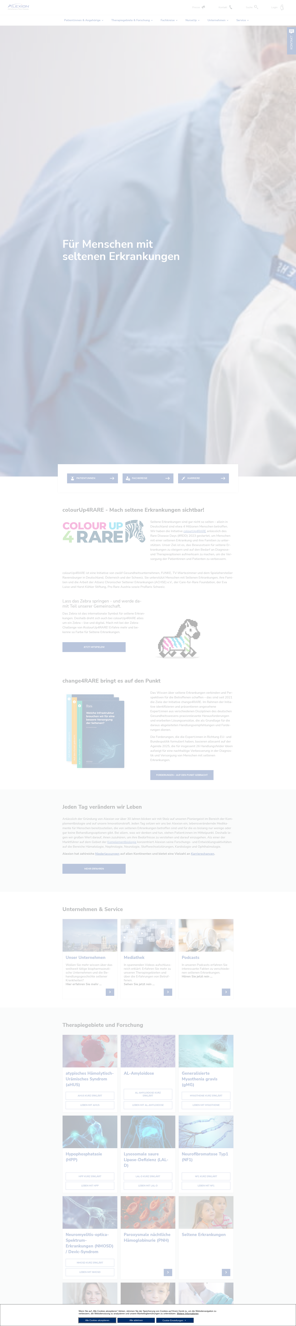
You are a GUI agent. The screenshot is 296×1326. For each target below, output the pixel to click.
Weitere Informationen (188, 1313)
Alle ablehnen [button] (136, 1320)
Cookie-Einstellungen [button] (172, 1320)
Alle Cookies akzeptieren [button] (97, 1320)
